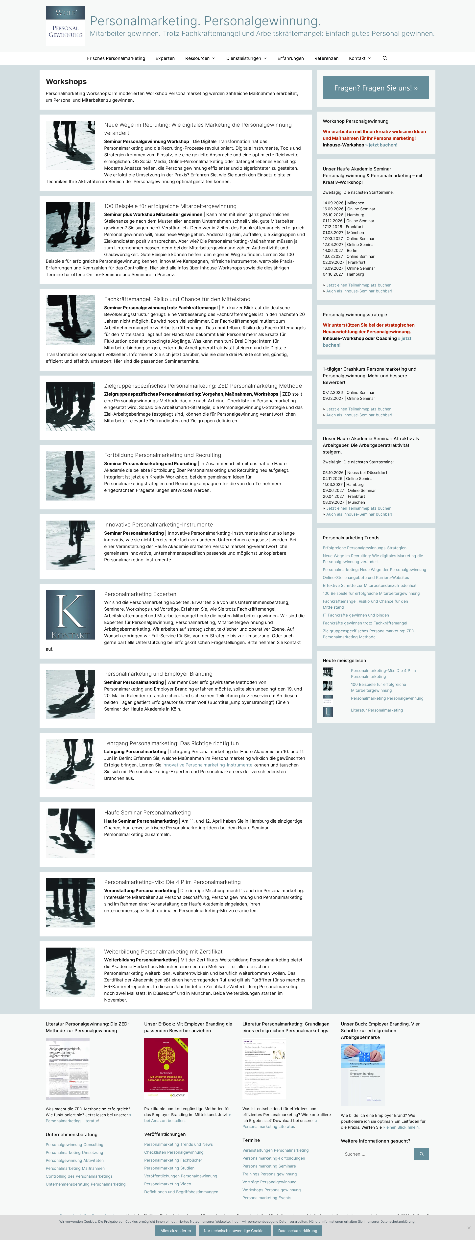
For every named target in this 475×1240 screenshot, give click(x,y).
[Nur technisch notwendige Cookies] (468, 1227)
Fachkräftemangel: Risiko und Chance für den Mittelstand (177, 299)
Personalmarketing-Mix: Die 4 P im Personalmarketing (172, 882)
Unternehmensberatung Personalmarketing (86, 1184)
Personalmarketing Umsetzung (74, 1152)
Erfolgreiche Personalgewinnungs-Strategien (364, 547)
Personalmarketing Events (266, 1197)
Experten (165, 58)
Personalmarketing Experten (140, 594)
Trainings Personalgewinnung (269, 1173)
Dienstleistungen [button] (243, 58)
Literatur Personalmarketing (377, 710)
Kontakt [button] (357, 58)
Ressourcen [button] (197, 58)
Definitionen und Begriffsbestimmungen (181, 1191)
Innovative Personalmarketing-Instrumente (158, 524)
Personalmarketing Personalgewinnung (387, 698)
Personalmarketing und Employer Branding (158, 673)
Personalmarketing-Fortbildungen (273, 1158)
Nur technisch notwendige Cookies (234, 1230)
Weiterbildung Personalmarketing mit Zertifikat (163, 951)
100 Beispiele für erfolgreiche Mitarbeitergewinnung (170, 206)
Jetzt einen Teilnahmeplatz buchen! (359, 285)
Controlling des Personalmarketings (79, 1176)
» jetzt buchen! (381, 144)
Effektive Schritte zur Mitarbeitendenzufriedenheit (370, 585)
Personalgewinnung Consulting (74, 1144)
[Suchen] (421, 1154)
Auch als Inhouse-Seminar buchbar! (359, 290)
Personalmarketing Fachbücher (173, 1160)
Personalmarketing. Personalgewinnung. (205, 20)
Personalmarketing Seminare (269, 1166)
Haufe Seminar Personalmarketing (147, 812)
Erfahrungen (291, 58)
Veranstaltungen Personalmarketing (275, 1150)
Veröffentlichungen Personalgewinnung (180, 1175)
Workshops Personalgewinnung (271, 1189)
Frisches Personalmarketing (116, 58)
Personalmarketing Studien (169, 1168)
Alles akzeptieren (176, 1230)
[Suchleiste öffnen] (385, 58)
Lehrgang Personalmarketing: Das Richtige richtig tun (171, 743)
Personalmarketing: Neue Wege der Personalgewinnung (374, 569)
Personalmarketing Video (167, 1183)
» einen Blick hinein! (401, 1127)
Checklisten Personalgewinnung (174, 1152)
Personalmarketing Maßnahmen (75, 1168)
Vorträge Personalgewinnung (269, 1181)
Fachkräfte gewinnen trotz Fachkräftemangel (365, 622)
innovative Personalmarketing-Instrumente (207, 764)
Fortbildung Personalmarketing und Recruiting (162, 455)
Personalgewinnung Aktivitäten (75, 1160)
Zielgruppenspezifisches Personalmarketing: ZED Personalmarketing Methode (203, 385)
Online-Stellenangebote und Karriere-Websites (366, 577)
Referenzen (326, 58)
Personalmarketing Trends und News (178, 1144)
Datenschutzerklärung (297, 1230)
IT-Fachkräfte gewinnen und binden (356, 615)
